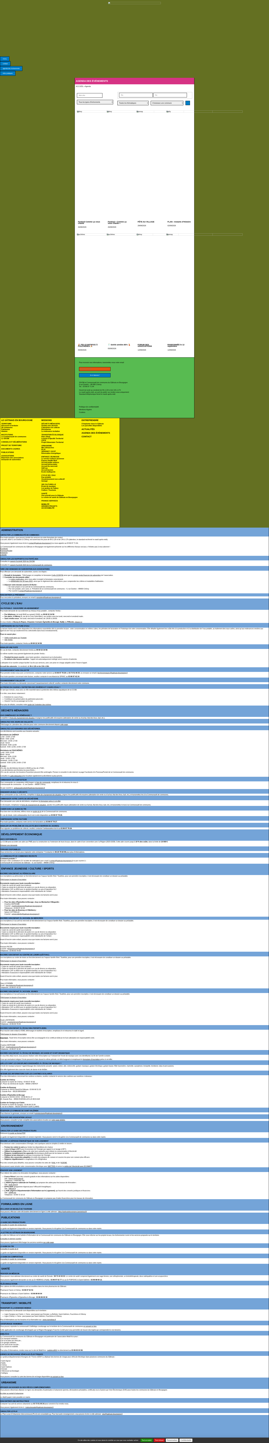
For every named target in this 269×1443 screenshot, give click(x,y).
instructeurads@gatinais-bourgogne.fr (39, 1407)
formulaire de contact (55, 537)
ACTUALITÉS (88, 429)
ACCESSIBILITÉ (47, 508)
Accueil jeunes (47, 470)
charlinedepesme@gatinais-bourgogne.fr (21, 1047)
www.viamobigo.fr (49, 1320)
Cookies (82, 412)
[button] (134, 535)
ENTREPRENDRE (90, 420)
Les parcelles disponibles (92, 426)
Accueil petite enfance (50, 462)
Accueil (79, 86)
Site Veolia (8, 640)
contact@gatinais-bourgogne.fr (40, 543)
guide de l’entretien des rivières (39, 704)
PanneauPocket (6, 551)
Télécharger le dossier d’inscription (13, 879)
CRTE (43, 440)
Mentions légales (85, 409)
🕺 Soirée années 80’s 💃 (119, 345)
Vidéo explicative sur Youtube (15, 638)
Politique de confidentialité (89, 407)
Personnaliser (172, 1440)
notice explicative (17, 579)
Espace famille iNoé (49, 460)
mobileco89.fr (52, 1350)
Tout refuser (159, 1440)
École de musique (48, 486)
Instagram (4, 553)
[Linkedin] (90, 401)
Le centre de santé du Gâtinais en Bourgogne (59, 497)
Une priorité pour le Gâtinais (52, 495)
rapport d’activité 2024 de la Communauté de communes (31, 565)
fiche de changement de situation (22, 718)
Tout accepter (147, 1440)
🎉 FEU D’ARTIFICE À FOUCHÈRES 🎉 (88, 345)
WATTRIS (51, 1166)
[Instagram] (86, 401)
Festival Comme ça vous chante (89, 222)
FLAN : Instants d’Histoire (179, 222)
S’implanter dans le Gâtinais (93, 424)
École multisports (48, 472)
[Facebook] (81, 401)
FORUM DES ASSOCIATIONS (145, 345)
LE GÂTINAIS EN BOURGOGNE (17, 420)
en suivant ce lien (89, 1326)
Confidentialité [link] (186, 1440)
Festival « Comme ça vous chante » (117, 222)
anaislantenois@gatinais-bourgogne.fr (21, 1022)
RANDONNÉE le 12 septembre (175, 345)
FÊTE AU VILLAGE (146, 222)
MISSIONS (46, 420)
